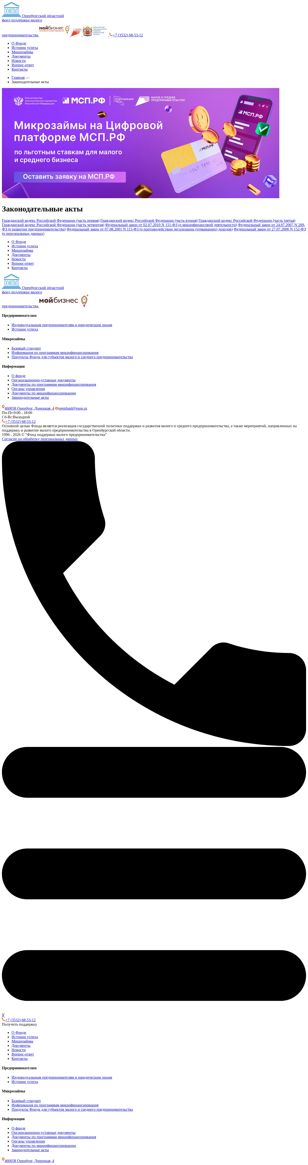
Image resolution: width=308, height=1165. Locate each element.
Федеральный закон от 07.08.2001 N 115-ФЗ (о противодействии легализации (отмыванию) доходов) (150, 229)
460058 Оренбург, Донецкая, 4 (29, 408)
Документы (21, 56)
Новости (19, 61)
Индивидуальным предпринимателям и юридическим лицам (62, 325)
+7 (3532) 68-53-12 (128, 35)
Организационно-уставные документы (44, 380)
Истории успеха (25, 48)
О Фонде (19, 43)
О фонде (19, 376)
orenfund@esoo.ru (73, 408)
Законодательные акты (30, 397)
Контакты (20, 69)
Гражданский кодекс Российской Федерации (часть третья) (247, 220)
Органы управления (28, 389)
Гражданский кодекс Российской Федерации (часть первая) (50, 220)
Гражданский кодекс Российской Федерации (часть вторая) (149, 220)
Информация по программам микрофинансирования (55, 353)
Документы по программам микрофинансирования (54, 384)
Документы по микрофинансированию (44, 393)
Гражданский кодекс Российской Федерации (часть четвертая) (53, 225)
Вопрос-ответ (23, 65)
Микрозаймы (22, 52)
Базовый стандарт (26, 348)
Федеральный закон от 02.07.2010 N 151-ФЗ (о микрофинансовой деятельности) (171, 225)
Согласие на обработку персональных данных (40, 439)
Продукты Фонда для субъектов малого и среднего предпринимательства (72, 357)
